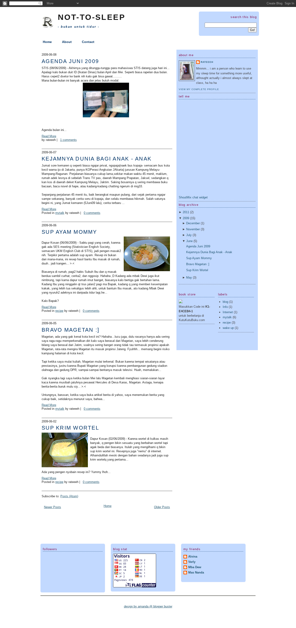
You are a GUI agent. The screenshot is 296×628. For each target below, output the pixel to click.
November (193, 229)
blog (225, 301)
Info (225, 307)
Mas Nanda (196, 572)
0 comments (92, 213)
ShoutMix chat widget (193, 197)
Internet (228, 312)
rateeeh (207, 62)
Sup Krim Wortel (70, 428)
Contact (88, 42)
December (193, 223)
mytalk (59, 213)
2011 (186, 212)
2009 (186, 218)
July (189, 235)
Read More (49, 136)
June (189, 241)
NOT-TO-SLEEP (91, 17)
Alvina (192, 556)
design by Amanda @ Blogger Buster (148, 606)
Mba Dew (194, 567)
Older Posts (162, 507)
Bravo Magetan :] (70, 330)
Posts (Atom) (69, 496)
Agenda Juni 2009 (70, 61)
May (189, 277)
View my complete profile (199, 89)
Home (47, 42)
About (67, 42)
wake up (228, 328)
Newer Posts (52, 507)
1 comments (68, 140)
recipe (59, 310)
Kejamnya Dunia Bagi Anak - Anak (96, 159)
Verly (191, 562)
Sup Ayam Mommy (69, 232)
